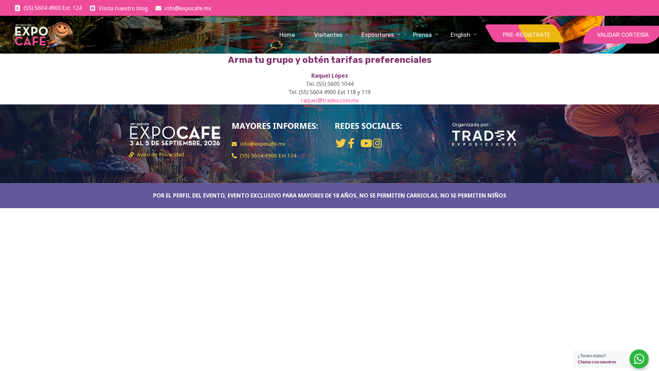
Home (287, 34)
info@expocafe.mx (263, 143)
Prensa (422, 34)
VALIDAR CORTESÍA (623, 34)
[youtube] (366, 143)
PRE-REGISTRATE (527, 34)
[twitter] (341, 143)
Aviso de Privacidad (160, 154)
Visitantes (328, 34)
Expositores (377, 34)
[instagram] (377, 143)
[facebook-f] (351, 143)
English (460, 34)
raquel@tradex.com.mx (330, 100)
